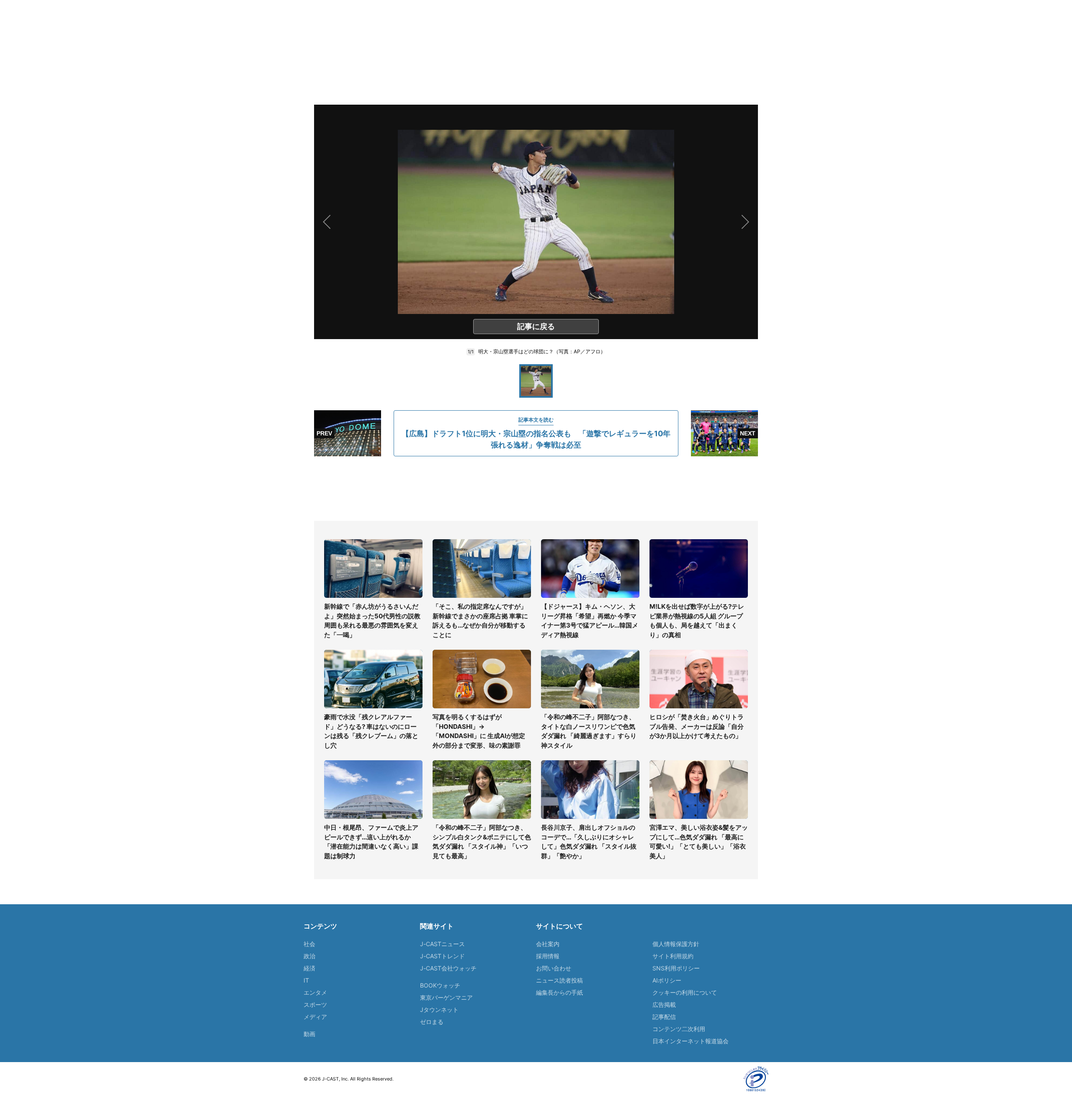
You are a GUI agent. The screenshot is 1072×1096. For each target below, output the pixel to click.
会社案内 (547, 943)
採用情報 (547, 956)
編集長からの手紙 (559, 992)
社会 (309, 943)
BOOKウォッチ (440, 985)
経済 (309, 968)
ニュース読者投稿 (559, 980)
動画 (309, 1033)
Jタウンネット (439, 1009)
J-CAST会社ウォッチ (448, 968)
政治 (309, 956)
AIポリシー (666, 980)
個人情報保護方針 (675, 943)
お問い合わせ (553, 968)
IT (306, 980)
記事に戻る (536, 326)
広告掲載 (664, 1004)
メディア (315, 1016)
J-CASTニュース (442, 943)
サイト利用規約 (672, 956)
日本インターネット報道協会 (690, 1041)
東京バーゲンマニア (446, 997)
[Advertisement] (536, 488)
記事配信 (664, 1016)
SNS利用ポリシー (676, 968)
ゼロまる (431, 1021)
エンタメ (315, 992)
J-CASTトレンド (442, 956)
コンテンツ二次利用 (678, 1028)
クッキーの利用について (684, 992)
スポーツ (315, 1004)
